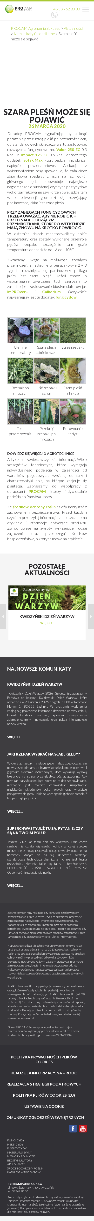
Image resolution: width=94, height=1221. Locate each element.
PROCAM (37, 491)
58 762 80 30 (20, 1191)
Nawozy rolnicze (21, 1156)
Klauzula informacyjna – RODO (44, 1073)
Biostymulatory (19, 1160)
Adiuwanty (16, 1164)
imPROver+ (17, 291)
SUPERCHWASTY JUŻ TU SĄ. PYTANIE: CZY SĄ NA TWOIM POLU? (45, 830)
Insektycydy (17, 1148)
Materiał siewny (19, 1152)
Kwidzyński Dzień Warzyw (34, 684)
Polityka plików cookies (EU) (44, 1095)
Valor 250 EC (68, 149)
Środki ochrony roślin (25, 1168)
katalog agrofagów (23, 1172)
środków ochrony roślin (34, 506)
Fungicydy (15, 1140)
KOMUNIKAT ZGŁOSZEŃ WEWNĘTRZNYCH (44, 1117)
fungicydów (66, 297)
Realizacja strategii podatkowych (44, 1084)
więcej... (47, 623)
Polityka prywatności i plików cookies (44, 1059)
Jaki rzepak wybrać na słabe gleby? (43, 754)
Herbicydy (15, 1144)
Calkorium (51, 291)
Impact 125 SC (34, 154)
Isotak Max (32, 160)
